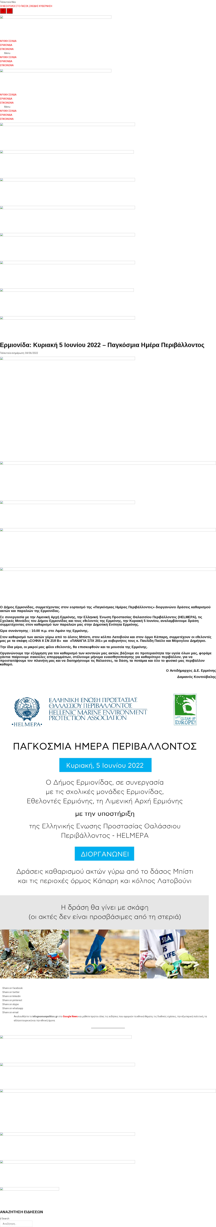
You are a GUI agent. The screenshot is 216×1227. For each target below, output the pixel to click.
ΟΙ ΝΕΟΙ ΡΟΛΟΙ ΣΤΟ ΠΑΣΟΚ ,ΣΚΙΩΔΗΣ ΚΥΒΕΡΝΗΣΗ (26, 6)
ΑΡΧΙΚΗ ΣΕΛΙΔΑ (8, 41)
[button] (108, 53)
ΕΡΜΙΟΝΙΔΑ (6, 45)
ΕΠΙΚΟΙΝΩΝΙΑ (7, 49)
